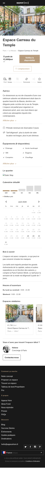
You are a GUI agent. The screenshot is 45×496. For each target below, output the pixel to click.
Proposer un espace (9, 380)
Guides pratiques (8, 435)
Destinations (6, 439)
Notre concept (7, 376)
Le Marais (12, 51)
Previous (3, 21)
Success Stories (8, 428)
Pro (2, 390)
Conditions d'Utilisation (33, 461)
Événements (6, 432)
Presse (4, 411)
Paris (4, 51)
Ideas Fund (5, 404)
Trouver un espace (8, 383)
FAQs (3, 414)
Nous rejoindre (7, 407)
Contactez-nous (12, 357)
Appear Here (6, 400)
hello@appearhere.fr (9, 444)
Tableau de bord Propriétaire (13, 387)
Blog (3, 425)
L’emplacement (24, 69)
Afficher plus (8, 120)
